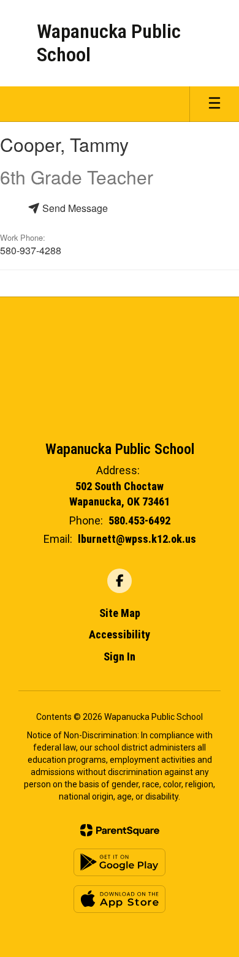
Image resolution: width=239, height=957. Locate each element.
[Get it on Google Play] (119, 862)
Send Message (74, 208)
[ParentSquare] (119, 830)
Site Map (119, 613)
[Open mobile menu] (214, 104)
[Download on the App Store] (119, 899)
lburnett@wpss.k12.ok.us (137, 538)
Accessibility (119, 634)
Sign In (119, 656)
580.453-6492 (139, 520)
